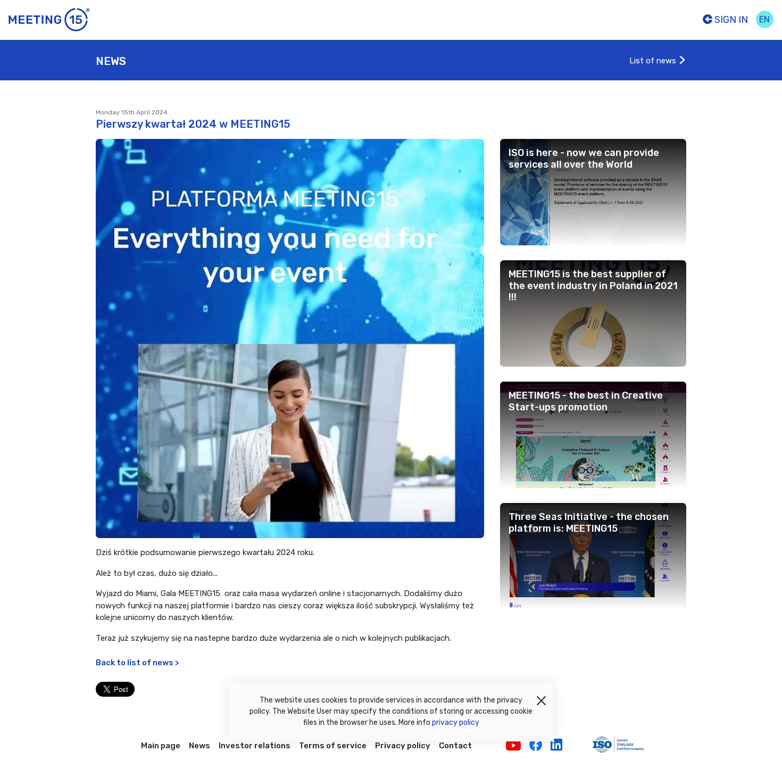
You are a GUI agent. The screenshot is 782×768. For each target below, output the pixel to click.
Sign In (730, 20)
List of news (653, 60)
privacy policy (455, 722)
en (764, 19)
